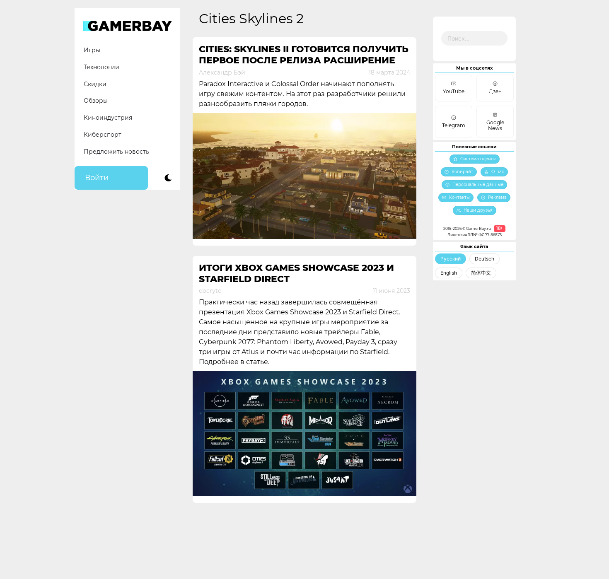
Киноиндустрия (108, 117)
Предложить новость (116, 151)
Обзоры (96, 100)
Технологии (101, 67)
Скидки (95, 84)
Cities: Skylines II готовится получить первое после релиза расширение (303, 54)
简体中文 (481, 273)
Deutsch (484, 259)
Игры (92, 50)
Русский (450, 259)
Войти (97, 177)
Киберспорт (102, 134)
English (448, 273)
